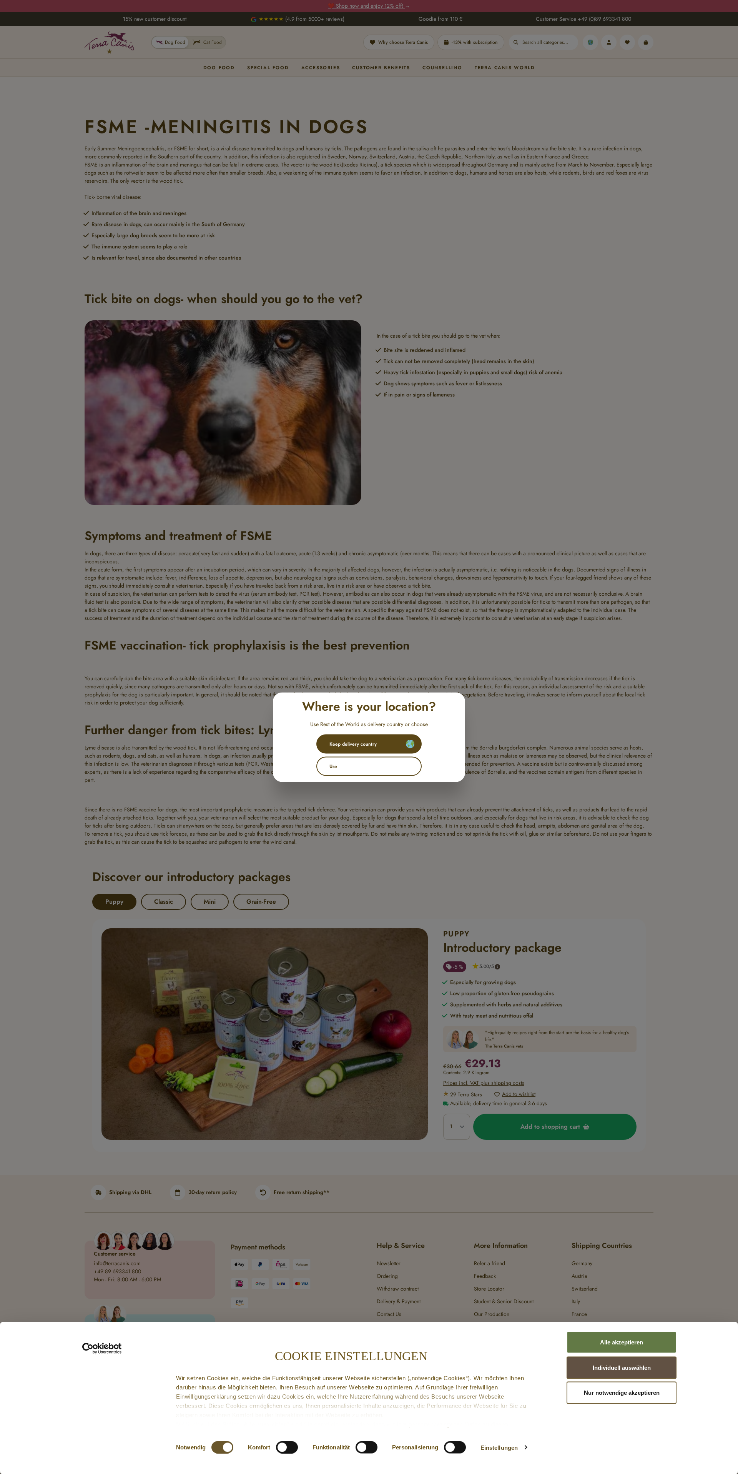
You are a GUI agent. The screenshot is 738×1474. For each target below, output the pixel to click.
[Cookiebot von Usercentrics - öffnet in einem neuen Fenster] (102, 1348)
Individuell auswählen (622, 1367)
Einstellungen (499, 1447)
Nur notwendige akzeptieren (622, 1392)
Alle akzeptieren (621, 1342)
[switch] (287, 1447)
